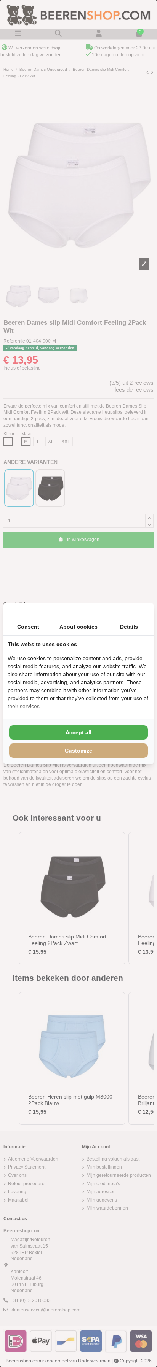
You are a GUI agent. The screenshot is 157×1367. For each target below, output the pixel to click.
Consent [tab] (28, 627)
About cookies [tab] (78, 627)
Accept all (78, 732)
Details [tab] (129, 627)
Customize (78, 751)
